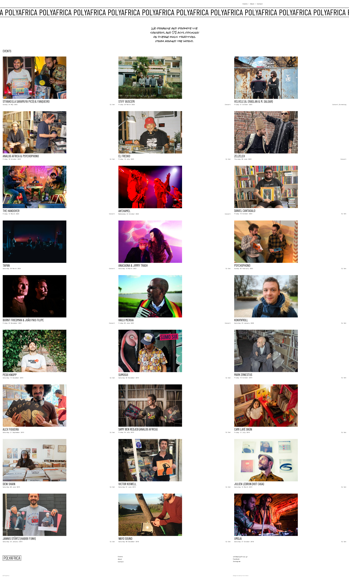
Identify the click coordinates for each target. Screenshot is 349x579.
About (252, 4)
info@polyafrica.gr (240, 557)
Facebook (236, 559)
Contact (260, 4)
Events (245, 4)
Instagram (236, 561)
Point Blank (245, 575)
